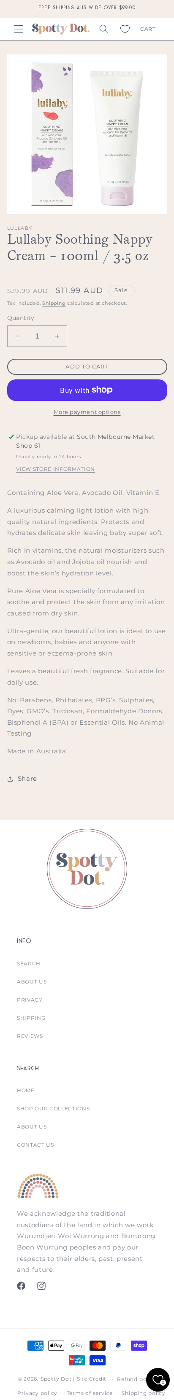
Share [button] (27, 778)
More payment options (87, 411)
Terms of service (90, 1393)
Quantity (21, 318)
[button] (18, 29)
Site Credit (91, 1379)
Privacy (30, 1000)
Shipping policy (144, 1393)
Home (26, 1090)
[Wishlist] (125, 29)
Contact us (35, 1145)
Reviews (30, 1036)
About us (31, 981)
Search (29, 963)
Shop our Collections (53, 1108)
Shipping (53, 303)
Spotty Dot (56, 1379)
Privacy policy (37, 1393)
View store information (55, 469)
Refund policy (136, 1379)
